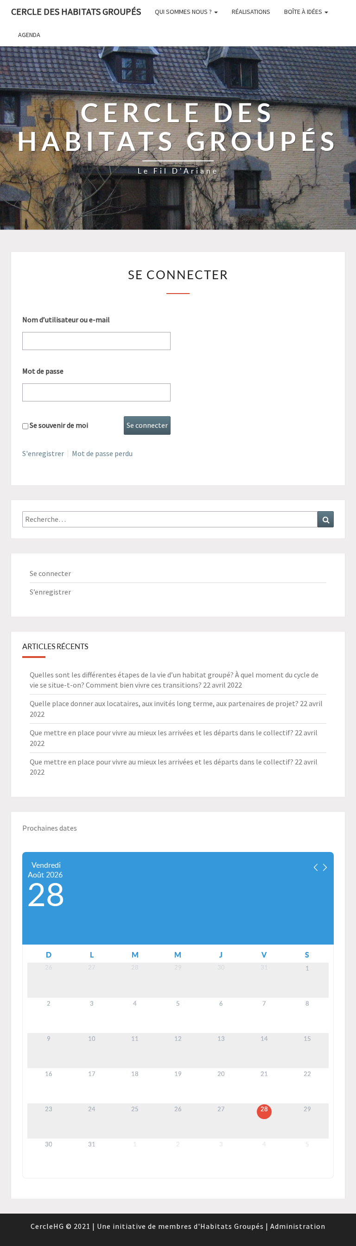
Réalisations (251, 11)
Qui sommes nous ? (184, 11)
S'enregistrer (43, 453)
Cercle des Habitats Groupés (76, 11)
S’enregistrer (50, 591)
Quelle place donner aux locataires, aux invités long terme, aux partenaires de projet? (164, 703)
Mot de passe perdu (102, 453)
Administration (297, 1226)
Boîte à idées (304, 11)
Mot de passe (43, 371)
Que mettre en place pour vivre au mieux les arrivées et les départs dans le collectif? (161, 732)
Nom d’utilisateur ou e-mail (66, 319)
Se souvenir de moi (59, 425)
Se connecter (50, 573)
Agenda (29, 35)
